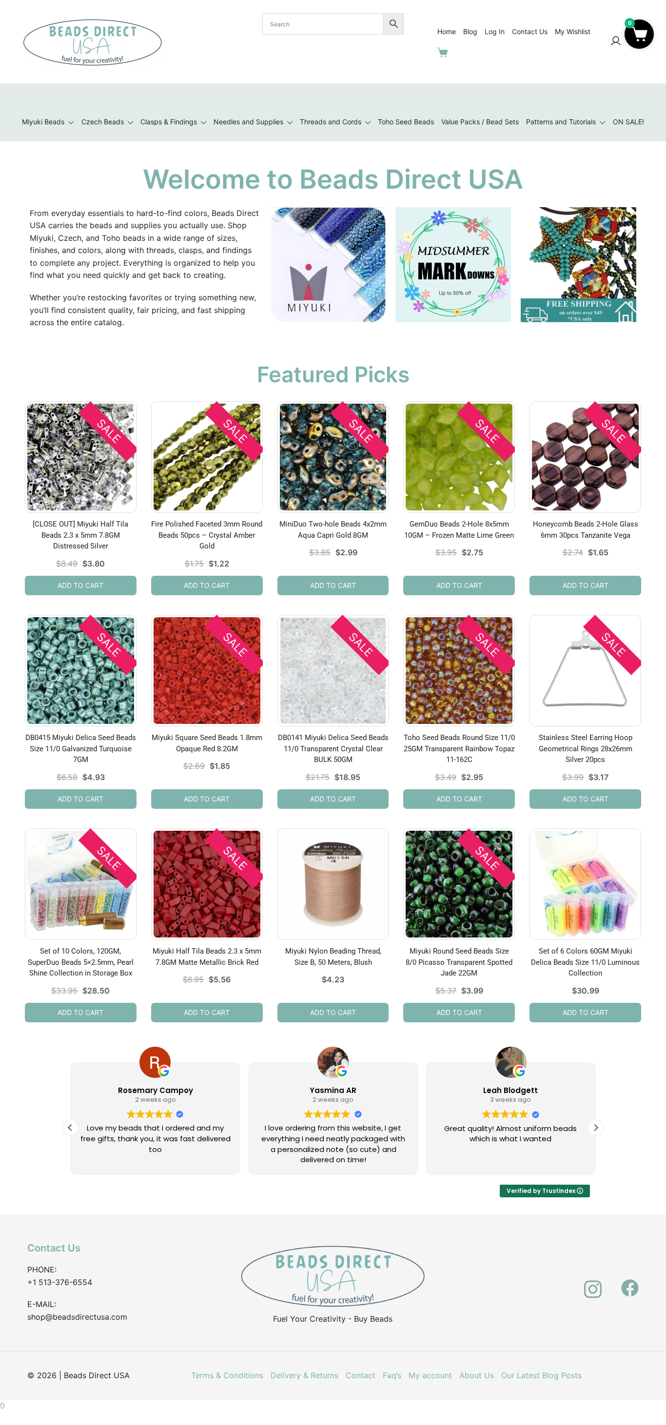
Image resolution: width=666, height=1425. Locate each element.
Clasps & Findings (168, 121)
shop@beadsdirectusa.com (77, 1317)
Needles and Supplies (248, 121)
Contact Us (530, 31)
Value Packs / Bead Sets (480, 121)
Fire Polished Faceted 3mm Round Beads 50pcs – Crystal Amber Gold (206, 535)
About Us (476, 1375)
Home (446, 31)
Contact (360, 1375)
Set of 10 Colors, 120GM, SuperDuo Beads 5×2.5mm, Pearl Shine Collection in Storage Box (81, 962)
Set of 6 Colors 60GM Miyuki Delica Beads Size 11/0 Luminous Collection (585, 962)
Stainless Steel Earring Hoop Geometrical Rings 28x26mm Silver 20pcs (585, 748)
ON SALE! (628, 121)
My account (430, 1375)
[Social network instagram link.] (593, 1282)
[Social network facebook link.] (630, 1282)
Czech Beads (102, 121)
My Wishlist (572, 31)
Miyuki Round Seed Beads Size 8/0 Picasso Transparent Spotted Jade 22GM (459, 962)
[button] (595, 1127)
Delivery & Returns (304, 1375)
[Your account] (616, 41)
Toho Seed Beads (406, 121)
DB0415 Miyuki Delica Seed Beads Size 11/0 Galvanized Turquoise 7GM (80, 748)
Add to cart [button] (80, 585)
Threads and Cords (330, 121)
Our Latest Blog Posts (541, 1375)
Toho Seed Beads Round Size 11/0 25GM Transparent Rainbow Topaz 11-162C (459, 748)
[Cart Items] (444, 52)
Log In (495, 31)
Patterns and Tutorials (561, 121)
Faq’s (392, 1375)
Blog (470, 31)
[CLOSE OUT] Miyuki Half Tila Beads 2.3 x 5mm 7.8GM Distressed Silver (80, 535)
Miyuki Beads (43, 121)
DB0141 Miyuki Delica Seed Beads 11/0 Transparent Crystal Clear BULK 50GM (333, 748)
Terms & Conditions (227, 1375)
